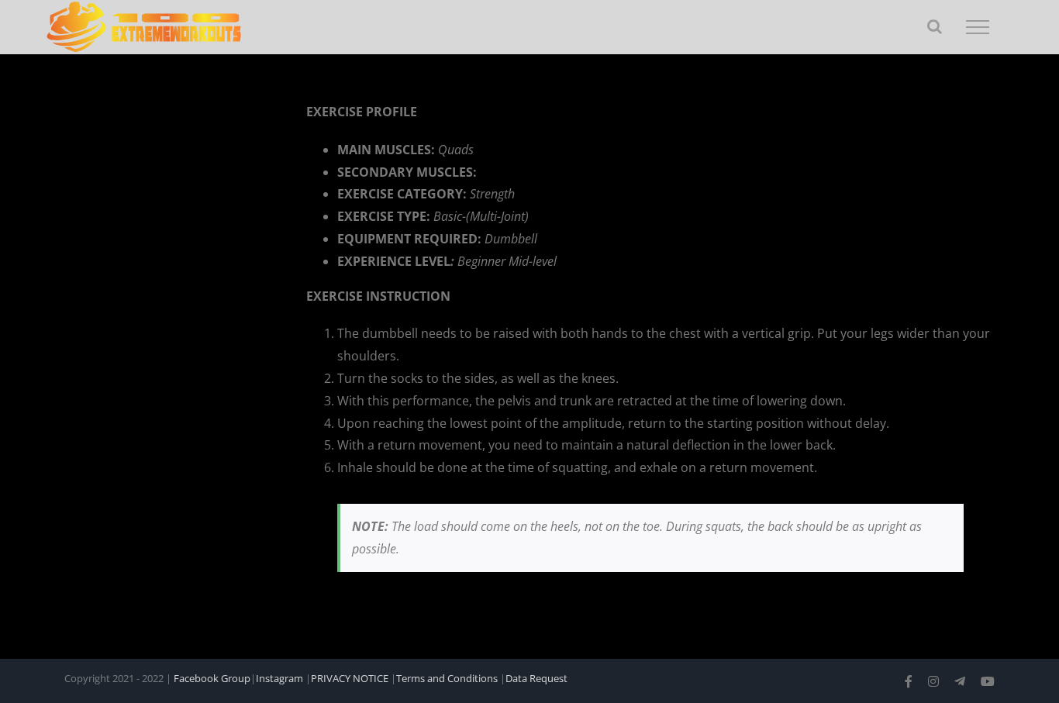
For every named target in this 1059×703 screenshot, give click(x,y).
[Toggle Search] (934, 26)
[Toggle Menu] (978, 27)
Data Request (536, 678)
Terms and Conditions (447, 678)
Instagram (279, 678)
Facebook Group (212, 678)
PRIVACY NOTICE (349, 678)
